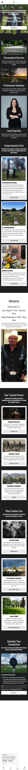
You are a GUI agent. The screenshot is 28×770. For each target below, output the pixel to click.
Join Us (14, 497)
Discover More (13, 463)
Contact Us (14, 431)
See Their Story (14, 589)
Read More (14, 551)
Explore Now (14, 197)
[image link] (14, 2)
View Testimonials (14, 627)
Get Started (14, 241)
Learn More (14, 284)
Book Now (14, 28)
